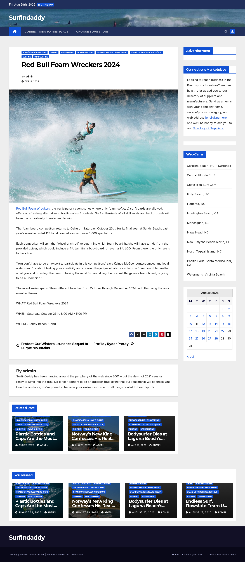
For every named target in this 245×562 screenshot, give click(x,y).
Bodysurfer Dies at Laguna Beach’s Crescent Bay (147, 438)
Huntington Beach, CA (202, 213)
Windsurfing (41, 57)
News (75, 416)
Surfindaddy (26, 17)
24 (190, 338)
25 (197, 338)
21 (216, 331)
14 (216, 323)
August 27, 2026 (143, 512)
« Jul (190, 356)
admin (30, 76)
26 (203, 338)
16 (229, 323)
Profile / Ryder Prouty (111, 344)
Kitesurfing (67, 52)
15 (222, 323)
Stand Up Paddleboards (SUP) (146, 52)
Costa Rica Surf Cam (201, 185)
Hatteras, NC (196, 204)
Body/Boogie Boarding (34, 52)
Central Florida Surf (201, 175)
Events (53, 52)
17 (190, 331)
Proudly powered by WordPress (27, 554)
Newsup (60, 554)
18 (197, 331)
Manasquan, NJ (198, 223)
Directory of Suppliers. (208, 128)
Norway (86, 416)
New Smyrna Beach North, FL (208, 242)
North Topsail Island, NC (204, 251)
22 (222, 331)
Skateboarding (85, 52)
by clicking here (216, 117)
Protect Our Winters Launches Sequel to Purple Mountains (54, 346)
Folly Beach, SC (198, 194)
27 (209, 338)
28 (216, 338)
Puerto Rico (23, 416)
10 (190, 323)
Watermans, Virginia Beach (206, 274)
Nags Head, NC (198, 232)
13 (209, 323)
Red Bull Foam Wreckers (33, 208)
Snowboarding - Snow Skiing (112, 52)
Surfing (27, 57)
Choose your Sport (93, 31)
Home (175, 554)
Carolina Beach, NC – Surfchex (209, 166)
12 (203, 323)
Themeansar (76, 554)
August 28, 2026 (30, 512)
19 (203, 331)
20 (209, 331)
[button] (226, 31)
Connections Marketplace (47, 31)
